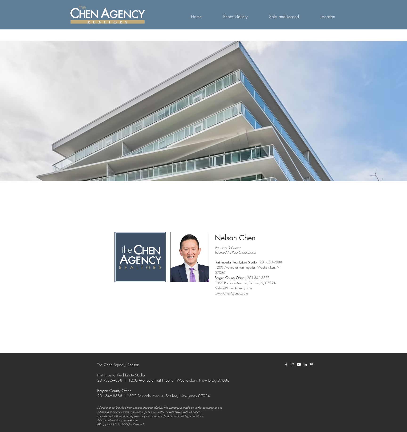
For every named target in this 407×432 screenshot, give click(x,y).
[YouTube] (299, 364)
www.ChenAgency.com (231, 293)
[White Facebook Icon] (286, 364)
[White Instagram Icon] (292, 364)
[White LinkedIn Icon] (305, 364)
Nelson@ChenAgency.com (233, 288)
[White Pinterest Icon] (311, 364)
